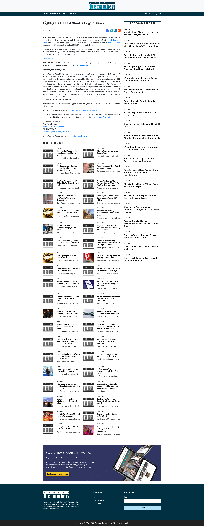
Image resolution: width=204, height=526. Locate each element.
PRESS (66, 14)
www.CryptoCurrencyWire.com (55, 127)
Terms (96, 497)
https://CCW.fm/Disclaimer (103, 117)
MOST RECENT (56, 14)
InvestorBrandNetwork (79, 136)
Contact (97, 507)
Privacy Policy (99, 500)
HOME (46, 14)
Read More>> (48, 59)
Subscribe (142, 508)
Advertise (97, 504)
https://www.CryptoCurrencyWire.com (85, 110)
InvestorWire (81, 76)
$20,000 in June (114, 43)
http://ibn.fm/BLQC (82, 65)
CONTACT (74, 14)
